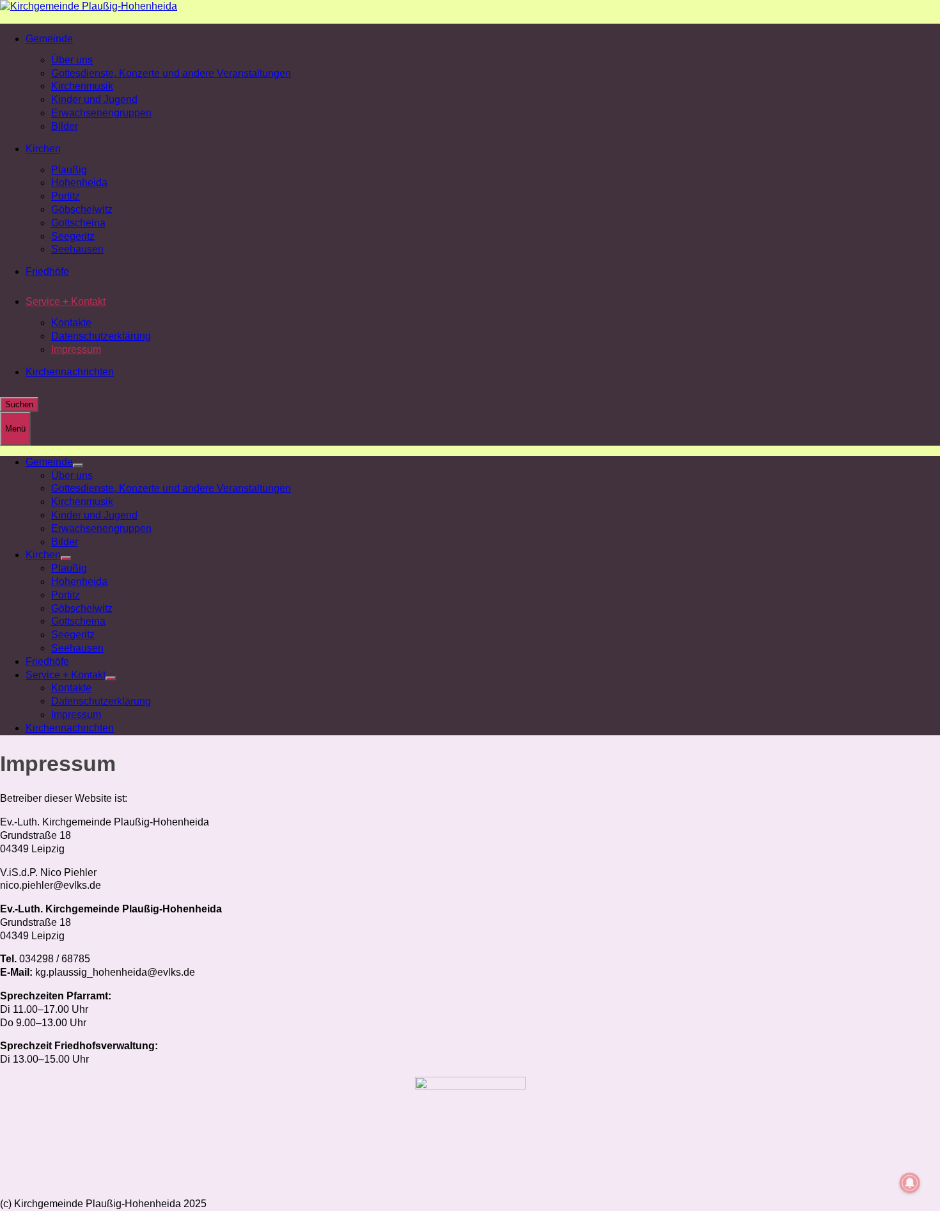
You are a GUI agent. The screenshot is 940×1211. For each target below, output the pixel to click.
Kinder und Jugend (94, 99)
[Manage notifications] (910, 1183)
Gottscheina (78, 222)
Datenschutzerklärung (101, 336)
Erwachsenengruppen (101, 112)
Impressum (76, 349)
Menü (15, 429)
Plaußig (69, 169)
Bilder (64, 126)
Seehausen (77, 249)
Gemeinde (49, 38)
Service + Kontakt (66, 301)
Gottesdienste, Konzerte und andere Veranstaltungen (171, 73)
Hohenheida (79, 182)
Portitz (65, 196)
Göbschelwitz (82, 209)
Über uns (72, 59)
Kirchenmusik (82, 86)
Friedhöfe (47, 271)
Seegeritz (73, 236)
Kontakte (71, 322)
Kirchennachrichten (70, 371)
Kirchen (43, 148)
